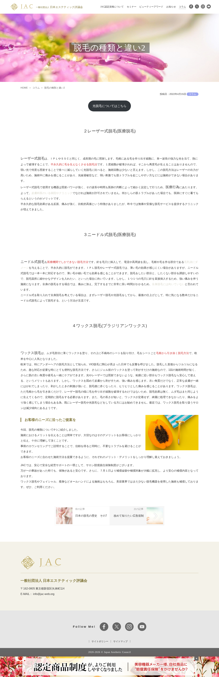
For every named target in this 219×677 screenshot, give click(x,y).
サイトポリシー (100, 641)
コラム (182, 6)
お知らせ (171, 6)
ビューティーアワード (151, 6)
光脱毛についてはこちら (109, 106)
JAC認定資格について (112, 6)
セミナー (131, 6)
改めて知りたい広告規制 (129, 515)
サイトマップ (120, 641)
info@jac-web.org (43, 594)
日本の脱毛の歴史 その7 (91, 515)
